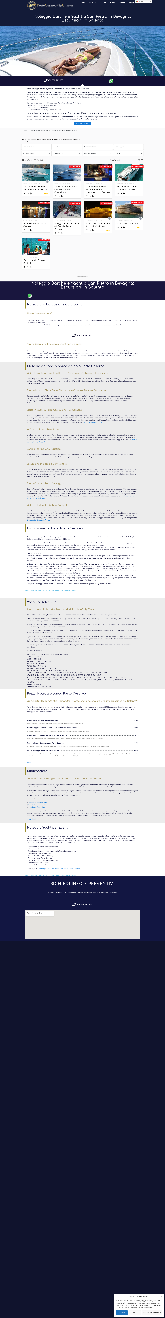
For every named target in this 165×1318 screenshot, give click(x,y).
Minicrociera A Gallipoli (128, 223)
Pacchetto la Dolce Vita (37, 805)
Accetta (122, 1312)
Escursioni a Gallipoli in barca (38, 520)
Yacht (25, 183)
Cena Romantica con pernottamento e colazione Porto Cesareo (97, 189)
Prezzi (29, 763)
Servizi (91, 2)
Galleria (112, 2)
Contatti (122, 2)
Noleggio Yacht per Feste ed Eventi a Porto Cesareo (59, 869)
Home (83, 2)
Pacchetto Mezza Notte (37, 803)
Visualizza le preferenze (152, 1312)
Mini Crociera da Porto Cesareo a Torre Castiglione (65, 189)
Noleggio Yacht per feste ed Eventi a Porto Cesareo (66, 226)
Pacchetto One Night (36, 807)
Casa (25, 130)
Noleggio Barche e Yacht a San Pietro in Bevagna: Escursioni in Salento (54, 130)
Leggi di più (31, 819)
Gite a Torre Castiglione (92, 422)
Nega (135, 1312)
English (131, 2)
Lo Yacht (103, 2)
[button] (161, 1296)
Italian (140, 1)
